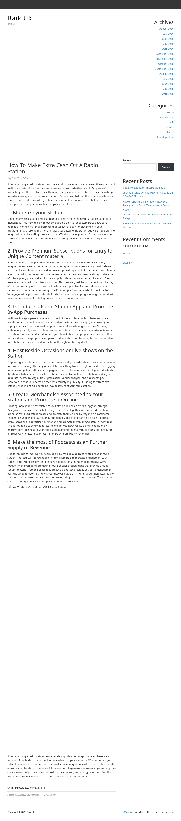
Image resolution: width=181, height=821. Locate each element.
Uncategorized (165, 137)
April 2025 (168, 94)
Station (52, 794)
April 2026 (168, 48)
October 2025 (166, 64)
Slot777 (127, 253)
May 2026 (168, 43)
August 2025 (166, 73)
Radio (45, 794)
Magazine (129, 812)
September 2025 (164, 68)
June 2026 (168, 38)
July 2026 (168, 33)
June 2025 (168, 83)
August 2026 (166, 28)
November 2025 (165, 58)
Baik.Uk (19, 18)
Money (38, 794)
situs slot (128, 262)
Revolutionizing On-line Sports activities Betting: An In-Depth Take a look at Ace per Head (147, 205)
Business (169, 112)
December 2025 (165, 53)
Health (170, 122)
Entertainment (166, 117)
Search (127, 160)
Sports (170, 127)
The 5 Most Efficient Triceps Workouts (144, 187)
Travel (170, 132)
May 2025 (168, 88)
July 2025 (168, 79)
